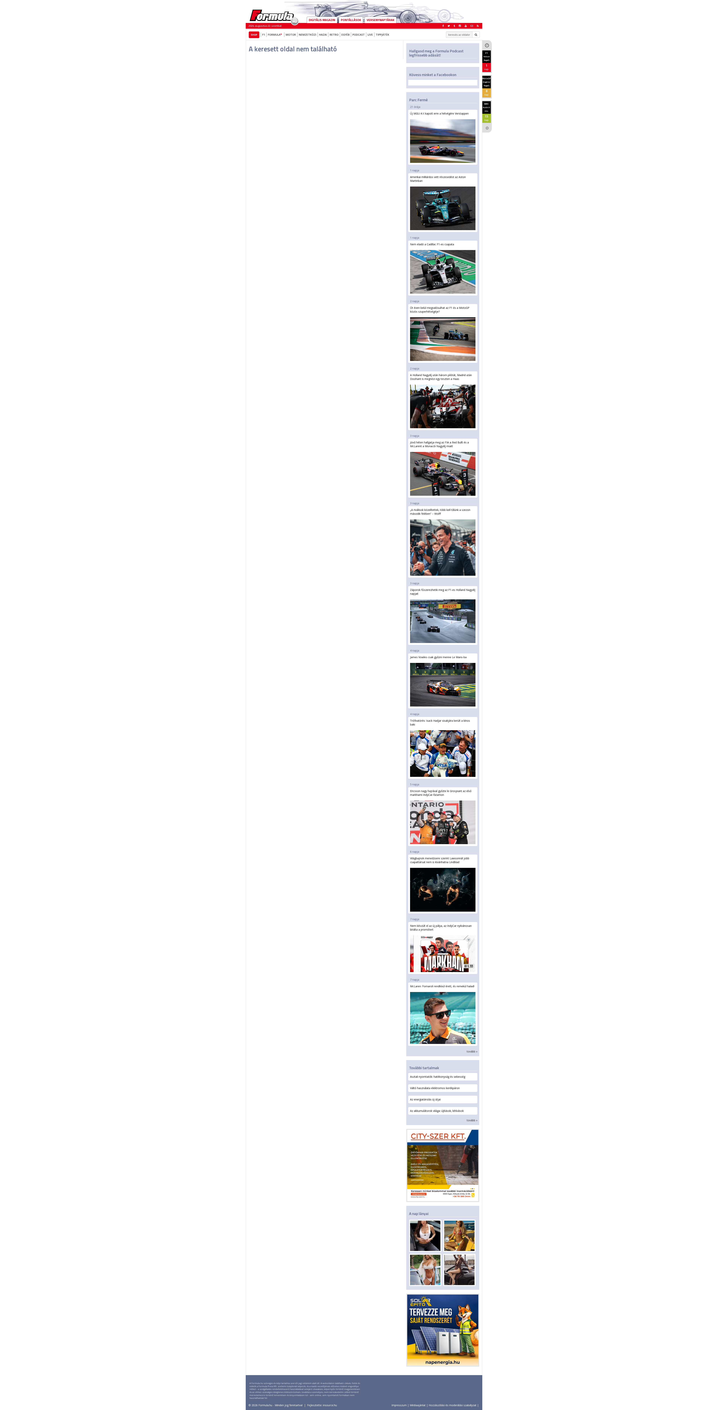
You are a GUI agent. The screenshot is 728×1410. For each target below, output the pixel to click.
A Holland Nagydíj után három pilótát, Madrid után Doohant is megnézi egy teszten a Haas (441, 377)
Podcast (358, 34)
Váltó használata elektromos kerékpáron (435, 1088)
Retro (334, 34)
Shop (254, 35)
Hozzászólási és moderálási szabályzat (452, 1405)
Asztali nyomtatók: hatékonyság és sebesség (437, 1076)
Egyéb (345, 34)
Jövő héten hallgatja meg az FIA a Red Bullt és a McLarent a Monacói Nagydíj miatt (439, 444)
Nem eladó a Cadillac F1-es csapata (432, 244)
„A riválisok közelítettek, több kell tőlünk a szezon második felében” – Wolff (440, 511)
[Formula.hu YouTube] (466, 26)
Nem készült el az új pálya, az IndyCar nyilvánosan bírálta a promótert (441, 927)
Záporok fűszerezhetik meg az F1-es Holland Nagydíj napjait (442, 591)
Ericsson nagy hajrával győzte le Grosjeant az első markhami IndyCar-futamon (440, 793)
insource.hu (330, 1405)
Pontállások (351, 20)
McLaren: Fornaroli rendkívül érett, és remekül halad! (442, 986)
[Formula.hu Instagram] (460, 26)
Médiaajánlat (418, 1405)
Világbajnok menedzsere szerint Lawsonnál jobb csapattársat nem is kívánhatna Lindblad (439, 860)
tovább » (472, 1051)
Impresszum (399, 1405)
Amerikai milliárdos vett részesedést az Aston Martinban (438, 179)
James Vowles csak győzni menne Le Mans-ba (438, 657)
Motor (291, 34)
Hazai (323, 34)
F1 (263, 34)
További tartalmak (424, 1068)
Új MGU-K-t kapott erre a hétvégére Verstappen (439, 113)
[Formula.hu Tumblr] (454, 26)
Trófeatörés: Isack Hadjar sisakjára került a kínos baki (440, 722)
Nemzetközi (307, 34)
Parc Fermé (418, 100)
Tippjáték (382, 34)
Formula (274, 34)
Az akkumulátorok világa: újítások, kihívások (437, 1111)
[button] (478, 25)
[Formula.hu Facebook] (443, 26)
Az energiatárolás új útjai (425, 1099)
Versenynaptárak (380, 20)
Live (370, 34)
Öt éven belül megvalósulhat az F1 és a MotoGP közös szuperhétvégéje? (439, 309)
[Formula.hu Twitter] (449, 26)
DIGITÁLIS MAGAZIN (322, 20)
